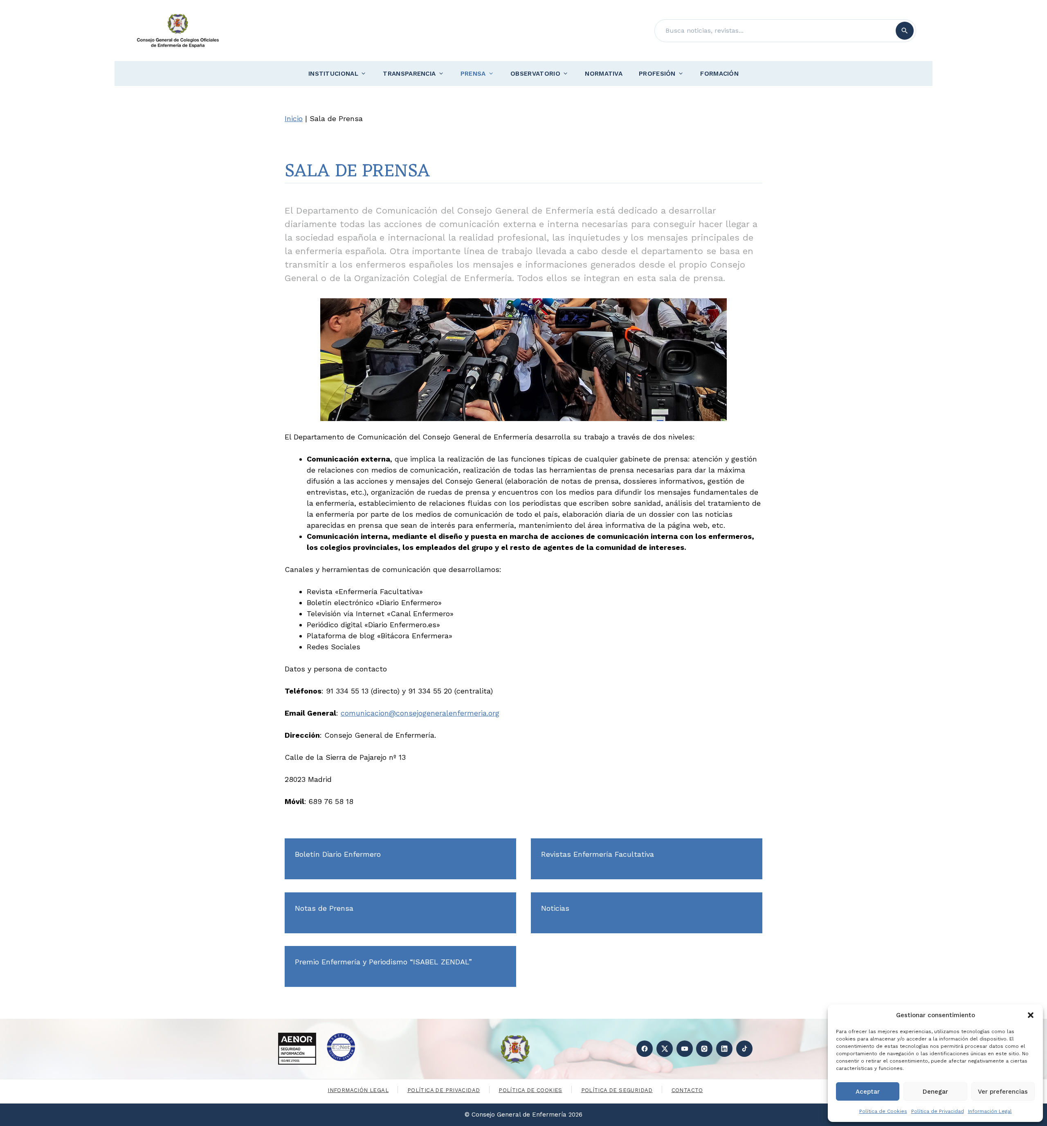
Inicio (294, 118)
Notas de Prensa (324, 908)
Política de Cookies (883, 1111)
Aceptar (868, 1091)
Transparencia (409, 73)
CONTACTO (687, 1090)
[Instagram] (704, 1048)
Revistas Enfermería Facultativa (597, 854)
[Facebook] (644, 1048)
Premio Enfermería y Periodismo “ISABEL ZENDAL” (383, 961)
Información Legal (990, 1111)
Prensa (473, 73)
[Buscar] (905, 31)
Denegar (935, 1091)
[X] (664, 1048)
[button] (1031, 1015)
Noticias (555, 908)
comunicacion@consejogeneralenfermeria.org (420, 713)
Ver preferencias (1003, 1091)
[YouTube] (684, 1048)
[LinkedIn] (724, 1048)
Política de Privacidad (937, 1111)
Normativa (603, 73)
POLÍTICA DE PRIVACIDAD (443, 1090)
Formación (719, 73)
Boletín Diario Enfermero (338, 854)
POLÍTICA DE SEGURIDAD (617, 1090)
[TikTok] (744, 1048)
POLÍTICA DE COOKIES (530, 1090)
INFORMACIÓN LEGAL (358, 1090)
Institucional (333, 73)
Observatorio (535, 73)
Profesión (657, 73)
